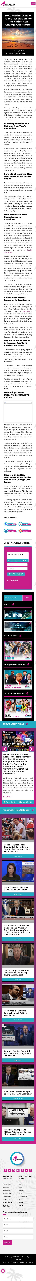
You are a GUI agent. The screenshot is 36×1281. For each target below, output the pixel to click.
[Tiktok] (22, 1170)
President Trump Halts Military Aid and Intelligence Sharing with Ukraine (17, 1132)
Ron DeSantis (7, 1196)
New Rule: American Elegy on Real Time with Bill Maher (18, 1092)
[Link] (25, 560)
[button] (5, 749)
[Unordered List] (21, 560)
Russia (21, 1193)
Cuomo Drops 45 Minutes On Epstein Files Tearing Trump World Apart (16, 972)
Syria (20, 1187)
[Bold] (9, 560)
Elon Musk (6, 1187)
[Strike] (16, 560)
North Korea (23, 1196)
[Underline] (13, 560)
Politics (22, 53)
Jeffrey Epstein (7, 1202)
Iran (20, 1199)
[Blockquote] (23, 560)
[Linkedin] (18, 1170)
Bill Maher (6, 1190)
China (21, 1205)
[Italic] (11, 560)
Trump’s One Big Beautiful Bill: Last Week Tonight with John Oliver (17, 1053)
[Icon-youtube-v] (26, 1170)
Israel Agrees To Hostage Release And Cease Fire (16, 888)
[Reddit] (30, 1170)
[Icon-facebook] (5, 1170)
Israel (21, 1202)
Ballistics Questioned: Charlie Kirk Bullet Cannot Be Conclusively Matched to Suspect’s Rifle (17, 848)
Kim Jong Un (6, 1199)
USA (20, 1184)
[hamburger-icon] (33, 3)
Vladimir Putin (7, 1193)
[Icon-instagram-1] (13, 1170)
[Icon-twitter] (9, 1170)
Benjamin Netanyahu (6, 1205)
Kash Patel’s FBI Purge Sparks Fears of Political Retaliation (15, 1013)
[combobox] (13, 598)
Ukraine (21, 1190)
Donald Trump (7, 1184)
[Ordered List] (18, 560)
